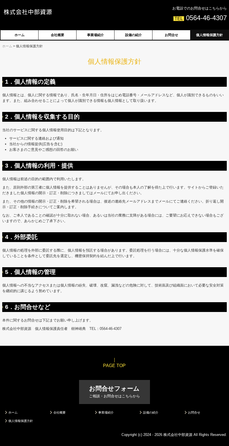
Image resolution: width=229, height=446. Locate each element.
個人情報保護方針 (209, 35)
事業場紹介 (95, 35)
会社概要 (57, 35)
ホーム (20, 35)
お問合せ (171, 35)
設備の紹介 (133, 35)
